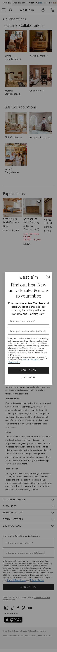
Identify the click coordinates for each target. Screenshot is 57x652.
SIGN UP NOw (28, 370)
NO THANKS (28, 377)
